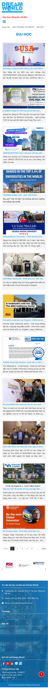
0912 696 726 (32, 598)
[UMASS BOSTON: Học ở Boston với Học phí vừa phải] (24, 139)
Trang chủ (6, 27)
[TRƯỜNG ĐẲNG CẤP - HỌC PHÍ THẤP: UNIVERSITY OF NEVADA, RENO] (24, 181)
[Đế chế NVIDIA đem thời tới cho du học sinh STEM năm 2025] (24, 390)
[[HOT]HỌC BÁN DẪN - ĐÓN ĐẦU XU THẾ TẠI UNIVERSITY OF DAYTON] (24, 264)
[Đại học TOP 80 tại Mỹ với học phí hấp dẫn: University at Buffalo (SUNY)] (24, 475)
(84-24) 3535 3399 (18, 598)
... (37, 549)
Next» (44, 549)
